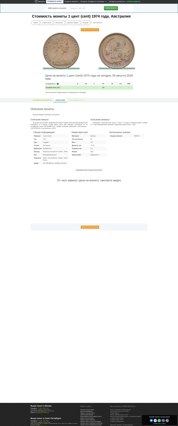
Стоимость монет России (117, 418)
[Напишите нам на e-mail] (163, 420)
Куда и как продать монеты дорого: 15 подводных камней (125, 416)
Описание (60, 100)
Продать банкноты (117, 1)
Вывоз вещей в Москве (86, 414)
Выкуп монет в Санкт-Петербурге (46, 418)
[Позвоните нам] (167, 420)
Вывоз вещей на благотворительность (91, 416)
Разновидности (76, 100)
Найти (111, 8)
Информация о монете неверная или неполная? (89, 170)
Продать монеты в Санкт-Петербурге (90, 421)
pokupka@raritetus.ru (42, 412)
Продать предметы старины (92, 1)
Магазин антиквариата (86, 411)
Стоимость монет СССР (116, 419)
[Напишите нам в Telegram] (151, 420)
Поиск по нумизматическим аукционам (120, 409)
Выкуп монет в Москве (41, 406)
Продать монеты (71, 1)
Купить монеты (133, 1)
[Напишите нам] (155, 420)
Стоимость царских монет (117, 421)
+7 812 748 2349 (43, 421)
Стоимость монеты (42, 100)
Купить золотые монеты (87, 418)
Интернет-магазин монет (87, 409)
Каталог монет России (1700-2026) (119, 411)
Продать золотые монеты (87, 413)
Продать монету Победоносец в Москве (91, 423)
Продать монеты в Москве (87, 419)
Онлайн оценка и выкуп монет (159, 417)
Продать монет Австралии (90, 29)
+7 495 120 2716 (43, 408)
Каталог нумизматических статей (119, 414)
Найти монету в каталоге (57, 8)
